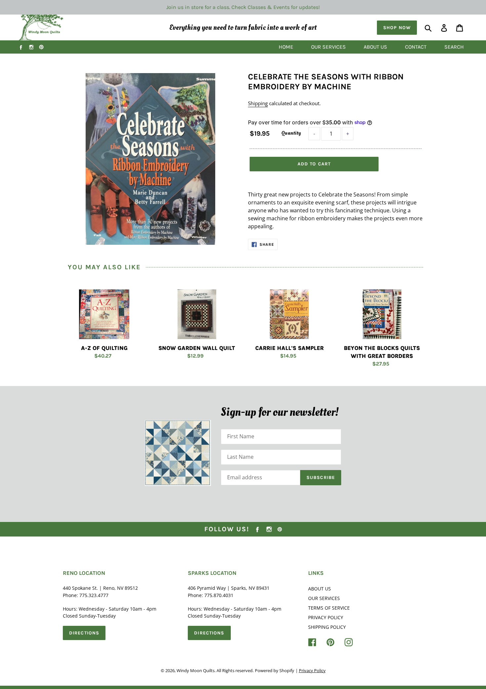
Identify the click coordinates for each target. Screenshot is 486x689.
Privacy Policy (325, 617)
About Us (319, 588)
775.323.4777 (93, 595)
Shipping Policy (327, 627)
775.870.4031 (218, 595)
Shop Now (397, 27)
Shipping (258, 103)
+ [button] (347, 133)
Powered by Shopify (274, 670)
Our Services (324, 598)
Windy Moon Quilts (196, 670)
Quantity (291, 133)
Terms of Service (329, 608)
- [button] (314, 133)
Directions (84, 633)
